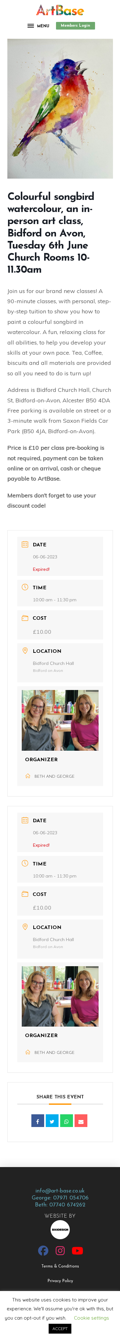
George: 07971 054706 (60, 1198)
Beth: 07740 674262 (60, 1205)
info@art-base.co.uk (60, 1191)
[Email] (81, 1120)
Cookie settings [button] (91, 1318)
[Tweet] (52, 1120)
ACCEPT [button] (60, 1328)
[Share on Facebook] (37, 1120)
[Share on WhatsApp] (66, 1120)
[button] (38, 26)
